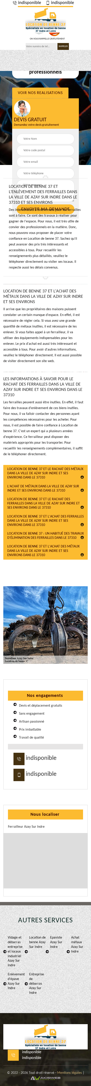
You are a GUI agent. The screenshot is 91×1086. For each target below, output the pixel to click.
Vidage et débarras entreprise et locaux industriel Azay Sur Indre (15, 951)
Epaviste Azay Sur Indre (56, 942)
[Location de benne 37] (45, 19)
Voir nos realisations (40, 93)
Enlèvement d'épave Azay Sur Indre (16, 981)
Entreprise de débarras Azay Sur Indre (36, 984)
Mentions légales (69, 1073)
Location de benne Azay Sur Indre (37, 942)
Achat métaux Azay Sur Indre (77, 944)
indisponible (29, 3)
